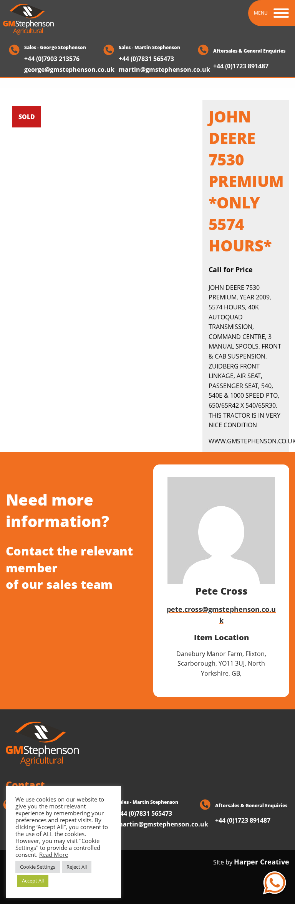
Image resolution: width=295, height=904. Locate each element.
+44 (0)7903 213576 (52, 59)
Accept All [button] (33, 880)
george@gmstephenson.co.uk (69, 69)
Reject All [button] (76, 866)
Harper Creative (261, 861)
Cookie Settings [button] (37, 866)
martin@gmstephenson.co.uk (164, 69)
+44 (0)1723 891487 (240, 66)
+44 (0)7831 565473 (146, 59)
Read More (53, 854)
